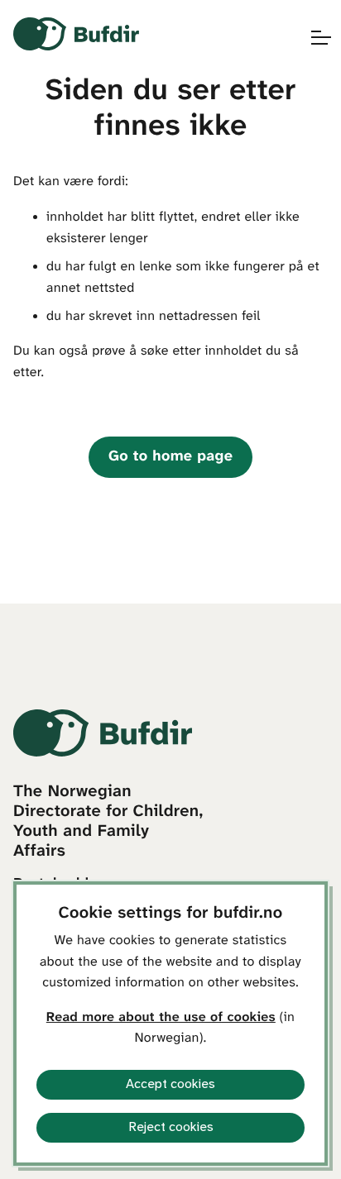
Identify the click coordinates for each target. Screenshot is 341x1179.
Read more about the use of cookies (161, 1018)
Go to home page (170, 457)
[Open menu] (313, 38)
